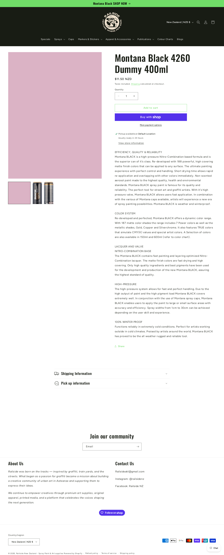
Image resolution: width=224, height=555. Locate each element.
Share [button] (121, 346)
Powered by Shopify (73, 553)
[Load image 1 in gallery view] (19, 193)
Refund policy (91, 553)
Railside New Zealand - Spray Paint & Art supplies (40, 553)
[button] (59, 39)
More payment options (151, 125)
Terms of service (109, 553)
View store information (131, 143)
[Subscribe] (137, 446)
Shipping (135, 84)
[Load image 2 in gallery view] (43, 193)
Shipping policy (127, 553)
